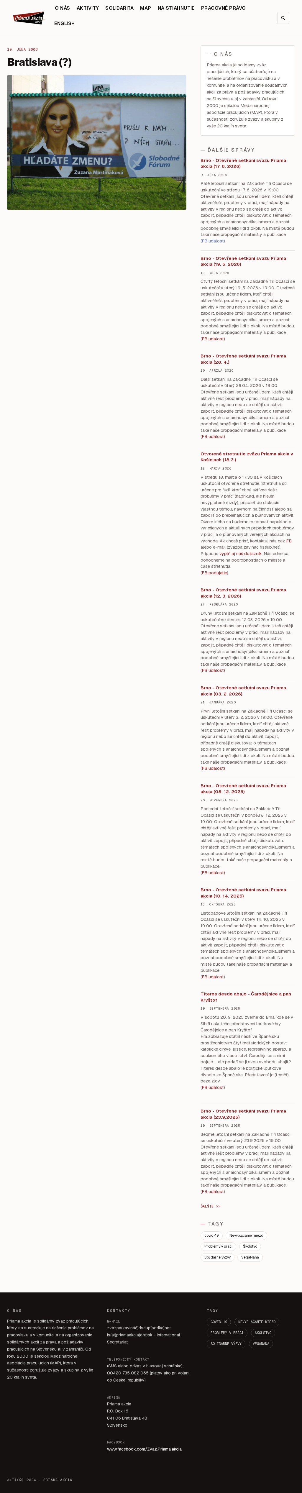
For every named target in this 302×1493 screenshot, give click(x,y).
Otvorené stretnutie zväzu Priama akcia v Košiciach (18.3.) (247, 457)
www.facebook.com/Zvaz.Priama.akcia (144, 1449)
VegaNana (250, 1257)
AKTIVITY (88, 8)
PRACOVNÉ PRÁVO (223, 8)
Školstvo (250, 1246)
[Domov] (29, 18)
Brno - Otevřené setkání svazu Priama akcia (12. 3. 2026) (243, 593)
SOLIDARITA (119, 8)
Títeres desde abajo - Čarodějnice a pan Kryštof (246, 997)
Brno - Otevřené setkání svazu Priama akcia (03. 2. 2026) (243, 691)
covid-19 (211, 1235)
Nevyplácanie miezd (246, 1235)
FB (289, 541)
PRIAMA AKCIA (57, 1480)
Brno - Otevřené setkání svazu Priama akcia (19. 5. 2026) (243, 261)
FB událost (213, 670)
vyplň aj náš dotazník (240, 553)
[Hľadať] (283, 18)
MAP (145, 8)
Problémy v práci (218, 1246)
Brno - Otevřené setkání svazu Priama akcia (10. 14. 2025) (243, 893)
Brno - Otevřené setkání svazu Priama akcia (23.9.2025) (243, 1114)
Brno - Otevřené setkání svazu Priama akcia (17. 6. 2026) (243, 163)
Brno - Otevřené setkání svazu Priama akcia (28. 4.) (243, 359)
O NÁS (62, 8)
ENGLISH (64, 23)
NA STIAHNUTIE (176, 8)
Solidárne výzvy (217, 1257)
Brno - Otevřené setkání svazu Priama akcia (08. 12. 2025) (243, 789)
